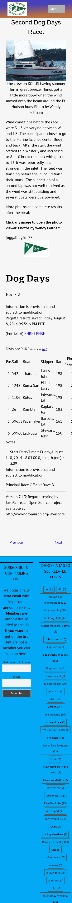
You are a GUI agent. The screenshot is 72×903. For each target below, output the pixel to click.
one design (55, 737)
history (55, 699)
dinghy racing (55, 668)
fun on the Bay (55, 683)
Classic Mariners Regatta (55, 628)
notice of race (55, 722)
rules (55, 849)
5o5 (49, 589)
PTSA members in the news (55, 769)
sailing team (55, 857)
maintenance (55, 714)
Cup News (55, 647)
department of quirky (55, 657)
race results (55, 819)
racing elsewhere (55, 834)
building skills (55, 618)
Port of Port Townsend (55, 748)
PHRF (29, 333)
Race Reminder (55, 803)
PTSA (55, 759)
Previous (16, 542)
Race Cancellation (55, 780)
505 (62, 589)
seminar (55, 865)
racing (55, 826)
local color (55, 707)
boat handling (55, 610)
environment (55, 676)
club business (55, 639)
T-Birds (55, 888)
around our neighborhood (55, 599)
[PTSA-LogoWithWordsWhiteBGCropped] (17, 3)
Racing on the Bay (55, 842)
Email (16, 676)
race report (55, 811)
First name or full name (16, 662)
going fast (55, 691)
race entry (55, 788)
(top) (44, 349)
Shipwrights (55, 873)
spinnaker (55, 880)
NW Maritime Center (55, 730)
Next (58, 542)
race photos (55, 795)
